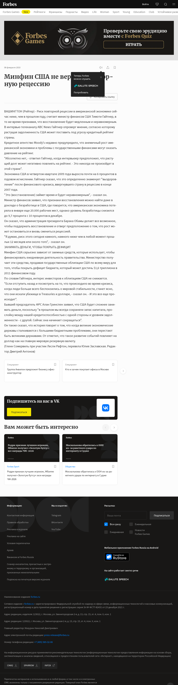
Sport (116, 12)
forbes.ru (35, 596)
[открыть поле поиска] (165, 4)
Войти (145, 4)
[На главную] (10, 4)
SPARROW (29, 665)
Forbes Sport (13, 466)
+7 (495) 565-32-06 (43, 642)
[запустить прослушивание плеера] (101, 67)
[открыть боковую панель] (157, 4)
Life (94, 12)
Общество (70, 466)
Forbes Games (15, 12)
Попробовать (81, 92)
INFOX (48, 665)
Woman (104, 12)
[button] (174, 4)
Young (126, 12)
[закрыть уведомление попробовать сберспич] (101, 77)
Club (151, 12)
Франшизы (55, 12)
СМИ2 (10, 665)
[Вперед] (123, 371)
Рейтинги (39, 12)
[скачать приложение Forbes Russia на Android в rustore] (116, 557)
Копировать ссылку (104, 96)
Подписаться (19, 412)
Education (139, 12)
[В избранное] (55, 364)
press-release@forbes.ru (56, 635)
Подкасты (72, 12)
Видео (85, 12)
